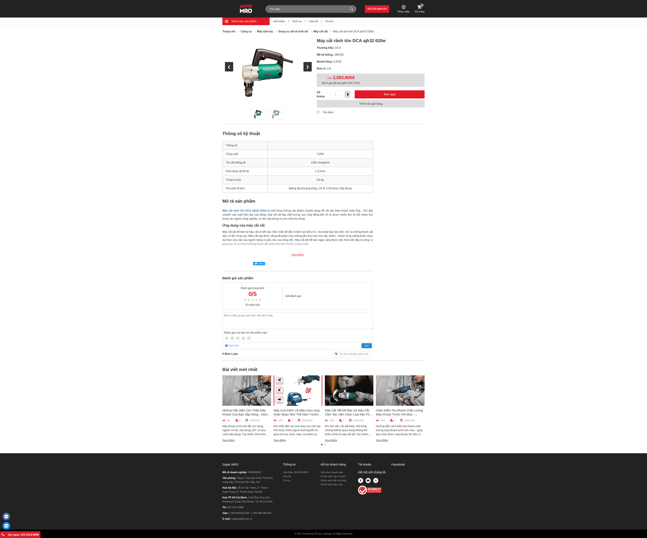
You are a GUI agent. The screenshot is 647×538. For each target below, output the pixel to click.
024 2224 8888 (235, 507)
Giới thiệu (279, 21)
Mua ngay (390, 94)
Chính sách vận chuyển (333, 476)
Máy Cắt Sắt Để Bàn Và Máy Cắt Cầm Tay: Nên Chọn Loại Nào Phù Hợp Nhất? (348, 414)
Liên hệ (313, 21)
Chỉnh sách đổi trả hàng (333, 480)
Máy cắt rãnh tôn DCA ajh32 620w (353, 31)
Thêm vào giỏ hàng (370, 103)
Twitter (260, 264)
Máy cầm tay (265, 31)
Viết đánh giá (293, 296)
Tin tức (329, 21)
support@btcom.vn (241, 518)
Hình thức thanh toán (332, 472)
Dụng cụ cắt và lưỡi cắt (293, 31)
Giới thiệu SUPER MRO (295, 472)
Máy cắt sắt (320, 31)
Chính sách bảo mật (331, 484)
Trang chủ (228, 31)
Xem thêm (297, 254)
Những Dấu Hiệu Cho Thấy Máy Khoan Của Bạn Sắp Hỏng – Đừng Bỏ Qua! (245, 414)
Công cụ (246, 31)
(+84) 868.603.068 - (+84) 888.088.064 (250, 513)
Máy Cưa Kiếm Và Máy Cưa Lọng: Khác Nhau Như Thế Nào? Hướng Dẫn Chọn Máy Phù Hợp (297, 414)
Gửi (366, 345)
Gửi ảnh (233, 345)
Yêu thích (328, 112)
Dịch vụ (297, 21)
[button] (322, 444)
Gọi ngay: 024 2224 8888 (23, 534)
